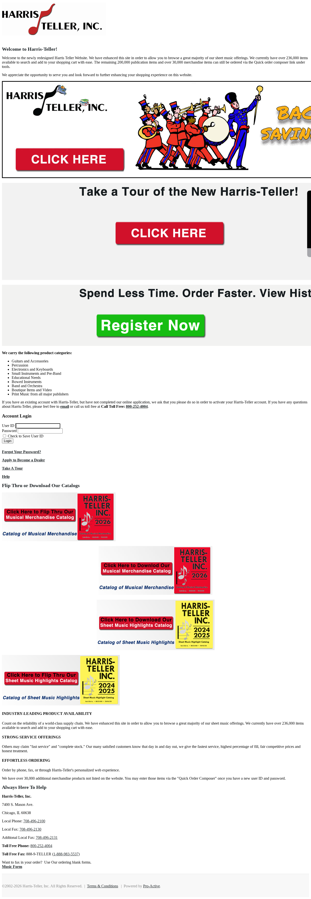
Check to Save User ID (25, 436)
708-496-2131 (47, 837)
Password (9, 431)
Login (7, 441)
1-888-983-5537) (66, 854)
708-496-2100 (34, 821)
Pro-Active (151, 886)
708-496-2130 (30, 829)
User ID (8, 426)
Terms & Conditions (102, 886)
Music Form (12, 867)
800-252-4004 (41, 846)
